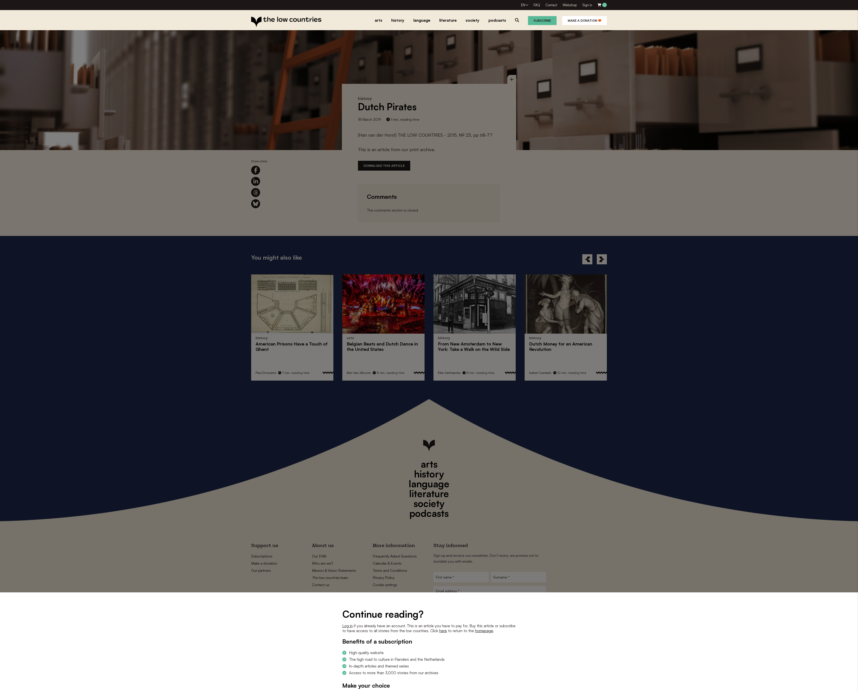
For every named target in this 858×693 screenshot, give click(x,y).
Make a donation (583, 20)
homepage (484, 630)
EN (523, 5)
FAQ (537, 5)
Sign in (587, 5)
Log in (347, 625)
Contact (551, 5)
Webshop (570, 5)
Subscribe (542, 20)
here (443, 630)
